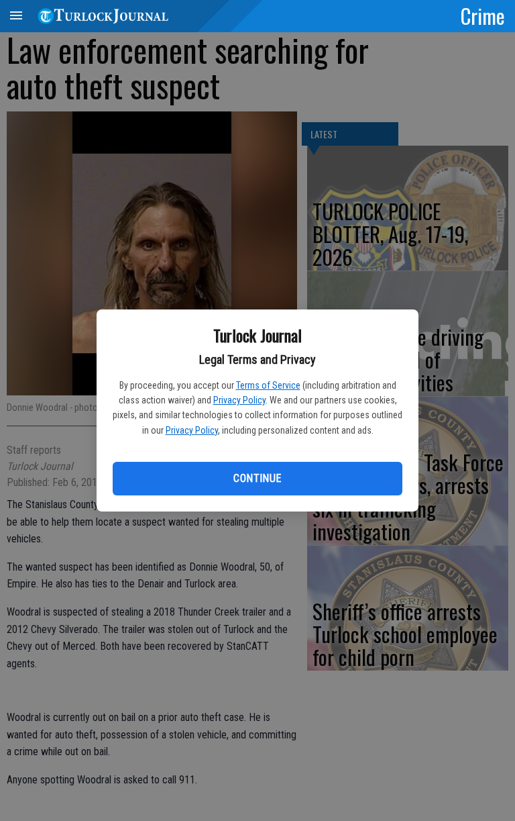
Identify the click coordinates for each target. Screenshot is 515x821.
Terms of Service (268, 385)
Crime (483, 15)
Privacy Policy (239, 400)
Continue (257, 478)
